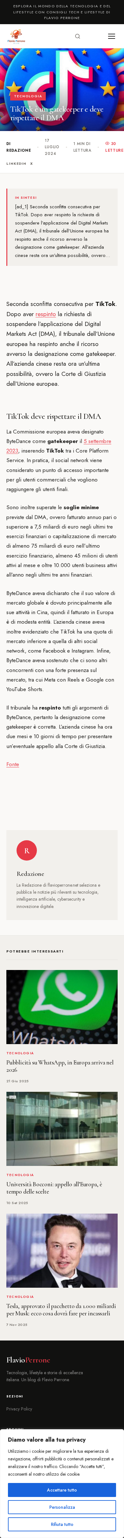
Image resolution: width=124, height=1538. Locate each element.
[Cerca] (77, 36)
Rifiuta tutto (62, 1524)
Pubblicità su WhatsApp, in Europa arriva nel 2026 (60, 1066)
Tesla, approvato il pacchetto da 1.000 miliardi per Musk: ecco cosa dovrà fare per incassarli (61, 1309)
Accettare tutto (62, 1490)
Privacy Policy (19, 1409)
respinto (46, 314)
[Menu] (112, 36)
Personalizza (62, 1507)
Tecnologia (28, 96)
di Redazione (18, 147)
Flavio (28, 1360)
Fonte (12, 764)
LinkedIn (16, 163)
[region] (62, 1483)
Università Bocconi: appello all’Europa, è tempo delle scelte (54, 1188)
